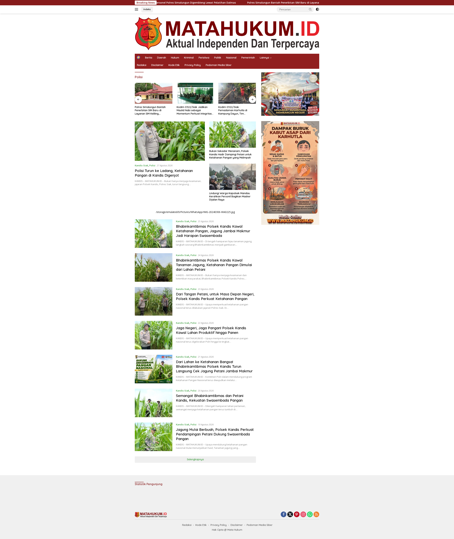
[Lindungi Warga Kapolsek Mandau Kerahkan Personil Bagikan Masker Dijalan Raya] (232, 177)
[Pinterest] (297, 515)
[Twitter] (290, 515)
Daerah (161, 57)
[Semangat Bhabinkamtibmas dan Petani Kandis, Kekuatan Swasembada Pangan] (153, 403)
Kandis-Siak (141, 165)
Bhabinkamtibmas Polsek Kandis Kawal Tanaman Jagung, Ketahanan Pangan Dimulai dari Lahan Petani (214, 265)
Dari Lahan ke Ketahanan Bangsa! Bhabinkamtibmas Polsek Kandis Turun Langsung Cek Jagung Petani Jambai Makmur (214, 366)
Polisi (152, 165)
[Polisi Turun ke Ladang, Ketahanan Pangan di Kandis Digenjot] (170, 141)
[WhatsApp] (310, 515)
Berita (148, 57)
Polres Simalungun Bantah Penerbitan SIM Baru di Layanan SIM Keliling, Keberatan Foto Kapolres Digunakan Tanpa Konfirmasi (288, 2)
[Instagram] (303, 515)
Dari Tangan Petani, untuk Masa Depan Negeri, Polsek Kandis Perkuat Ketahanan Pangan (215, 296)
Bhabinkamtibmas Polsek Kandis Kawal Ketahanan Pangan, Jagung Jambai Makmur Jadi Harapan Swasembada (213, 231)
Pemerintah (248, 57)
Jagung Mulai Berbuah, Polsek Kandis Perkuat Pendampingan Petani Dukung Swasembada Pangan (215, 434)
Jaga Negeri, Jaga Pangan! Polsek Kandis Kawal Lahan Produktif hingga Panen (211, 330)
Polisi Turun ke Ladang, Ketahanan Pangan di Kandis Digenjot (164, 172)
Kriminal (189, 57)
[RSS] (316, 515)
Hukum (175, 57)
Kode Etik (174, 65)
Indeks (147, 9)
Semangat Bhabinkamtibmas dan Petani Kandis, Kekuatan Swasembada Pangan (209, 397)
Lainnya (264, 57)
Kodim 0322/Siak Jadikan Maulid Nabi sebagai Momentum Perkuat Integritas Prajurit (194, 110)
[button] (310, 9)
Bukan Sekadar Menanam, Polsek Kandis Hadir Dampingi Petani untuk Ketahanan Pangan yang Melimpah (230, 154)
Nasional (231, 57)
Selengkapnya (195, 459)
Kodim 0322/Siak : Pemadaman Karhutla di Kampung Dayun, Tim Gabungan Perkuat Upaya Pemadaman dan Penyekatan (236, 110)
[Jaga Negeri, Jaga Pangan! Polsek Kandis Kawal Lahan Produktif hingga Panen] (153, 335)
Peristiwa (204, 57)
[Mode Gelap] (317, 9)
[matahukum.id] (227, 33)
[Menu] (137, 9)
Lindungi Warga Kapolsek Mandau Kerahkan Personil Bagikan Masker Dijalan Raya (230, 196)
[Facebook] (283, 515)
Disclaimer (157, 65)
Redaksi (141, 65)
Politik (217, 57)
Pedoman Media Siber (219, 65)
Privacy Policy (193, 65)
